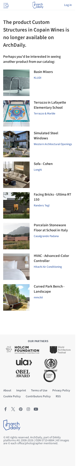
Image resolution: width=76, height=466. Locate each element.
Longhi (38, 170)
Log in (68, 5)
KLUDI (37, 78)
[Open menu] (5, 5)
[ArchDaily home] (38, 5)
